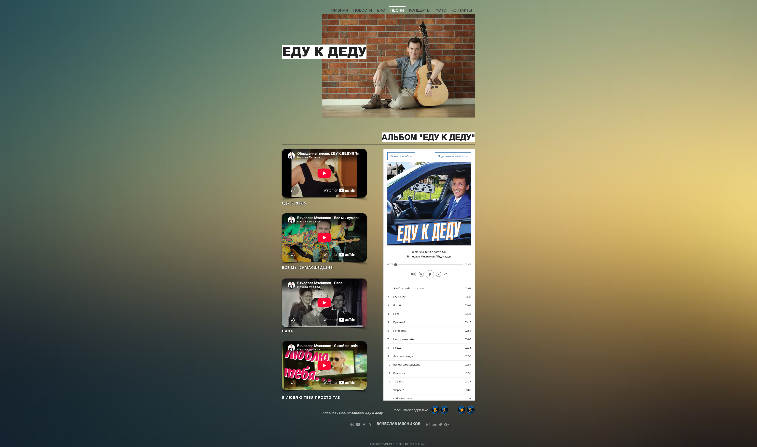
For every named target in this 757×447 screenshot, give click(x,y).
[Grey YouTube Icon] (358, 424)
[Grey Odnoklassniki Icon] (370, 424)
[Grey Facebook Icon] (364, 424)
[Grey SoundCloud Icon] (434, 424)
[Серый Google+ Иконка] (446, 424)
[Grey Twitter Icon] (440, 424)
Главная (329, 413)
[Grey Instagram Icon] (428, 424)
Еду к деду (374, 413)
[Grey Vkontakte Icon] (352, 424)
